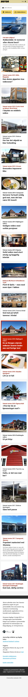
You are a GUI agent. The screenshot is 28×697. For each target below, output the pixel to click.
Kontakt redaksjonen (9, 656)
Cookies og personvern (11, 669)
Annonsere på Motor (9, 658)
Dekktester (8, 12)
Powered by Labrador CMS (14, 678)
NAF (22, 652)
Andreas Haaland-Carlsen (11, 641)
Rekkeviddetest (21, 12)
